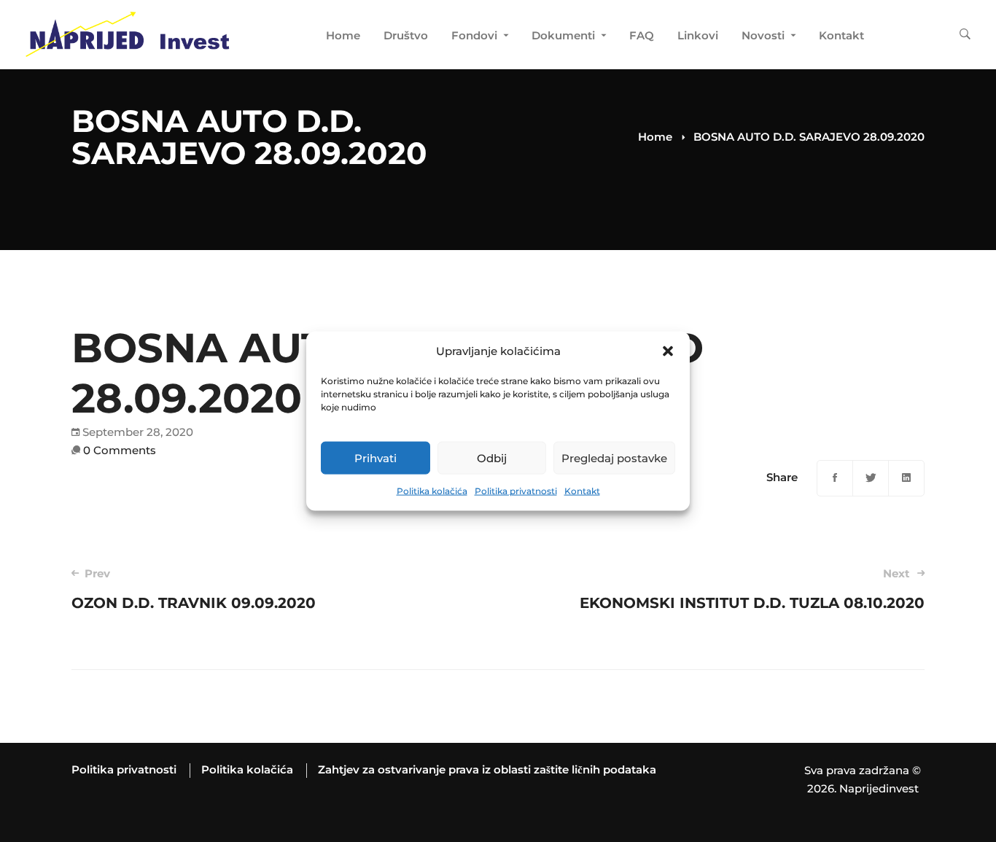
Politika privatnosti (516, 491)
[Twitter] (870, 478)
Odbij (492, 458)
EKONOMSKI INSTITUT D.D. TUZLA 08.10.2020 (752, 589)
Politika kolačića (432, 491)
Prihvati (375, 458)
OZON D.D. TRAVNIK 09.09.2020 (193, 589)
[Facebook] (835, 478)
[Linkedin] (906, 478)
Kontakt (582, 491)
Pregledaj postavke (614, 458)
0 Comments (119, 450)
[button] (668, 351)
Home (655, 137)
